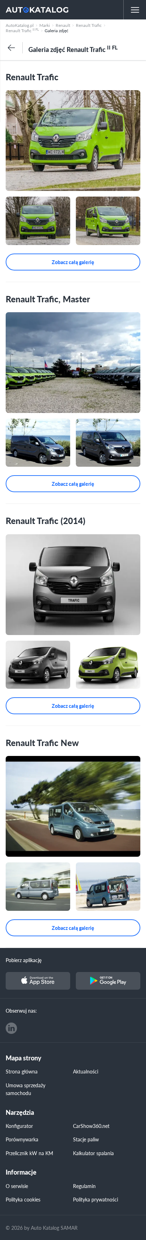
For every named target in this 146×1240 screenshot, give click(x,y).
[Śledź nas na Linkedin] (11, 1028)
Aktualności (85, 1071)
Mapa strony (23, 1058)
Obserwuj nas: (21, 1010)
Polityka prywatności (95, 1199)
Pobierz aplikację (23, 960)
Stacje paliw (86, 1139)
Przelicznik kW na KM (29, 1153)
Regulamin (84, 1185)
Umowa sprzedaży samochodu (25, 1089)
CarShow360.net (91, 1125)
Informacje (21, 1172)
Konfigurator (19, 1125)
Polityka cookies (23, 1199)
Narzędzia (20, 1112)
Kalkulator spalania (93, 1153)
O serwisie (17, 1185)
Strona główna (22, 1071)
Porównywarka (22, 1139)
